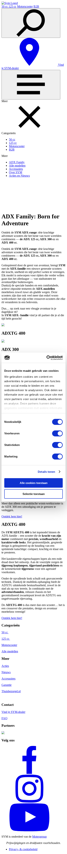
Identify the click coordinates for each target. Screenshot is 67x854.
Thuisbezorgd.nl (11, 691)
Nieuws (6, 672)
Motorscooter (25, 6)
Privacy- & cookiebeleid (23, 849)
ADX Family (17, 162)
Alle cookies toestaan (33, 482)
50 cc (5, 6)
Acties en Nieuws (19, 175)
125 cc (12, 6)
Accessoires (16, 169)
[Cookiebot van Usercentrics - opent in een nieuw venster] (47, 357)
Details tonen (46, 471)
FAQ (4, 718)
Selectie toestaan (34, 493)
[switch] (57, 433)
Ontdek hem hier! (11, 516)
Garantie (6, 684)
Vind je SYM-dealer (13, 711)
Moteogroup (39, 836)
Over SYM (15, 172)
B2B (36, 6)
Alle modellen (17, 165)
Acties (5, 665)
